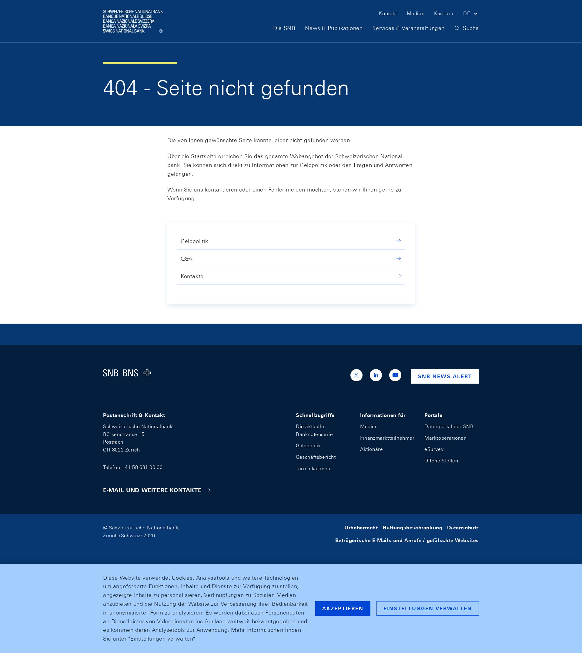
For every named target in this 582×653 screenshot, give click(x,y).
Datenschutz (463, 528)
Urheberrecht (361, 528)
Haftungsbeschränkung (412, 528)
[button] (471, 14)
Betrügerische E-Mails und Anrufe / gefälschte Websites (407, 540)
